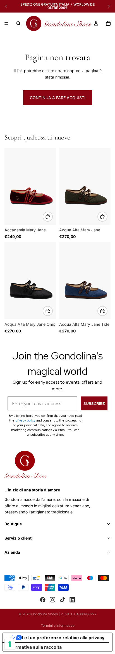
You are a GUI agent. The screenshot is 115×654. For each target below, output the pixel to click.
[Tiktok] (62, 599)
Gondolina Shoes (44, 614)
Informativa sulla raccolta (34, 647)
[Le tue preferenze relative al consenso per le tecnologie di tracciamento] (9, 644)
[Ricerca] (18, 23)
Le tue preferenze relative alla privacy (63, 637)
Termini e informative (58, 625)
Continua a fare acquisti (57, 97)
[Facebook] (42, 599)
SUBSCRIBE (94, 403)
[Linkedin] (72, 599)
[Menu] (6, 23)
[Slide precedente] (6, 6)
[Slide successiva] (109, 6)
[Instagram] (52, 599)
